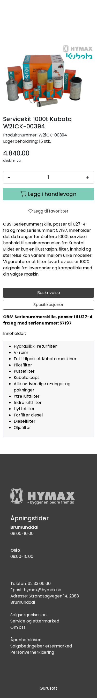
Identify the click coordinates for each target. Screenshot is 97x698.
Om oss (18, 627)
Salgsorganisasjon (28, 615)
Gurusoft (48, 688)
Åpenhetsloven (25, 640)
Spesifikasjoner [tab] (48, 305)
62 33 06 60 (39, 584)
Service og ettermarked (34, 621)
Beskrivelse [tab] (48, 293)
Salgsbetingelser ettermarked (41, 646)
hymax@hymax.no (42, 590)
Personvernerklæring (32, 652)
